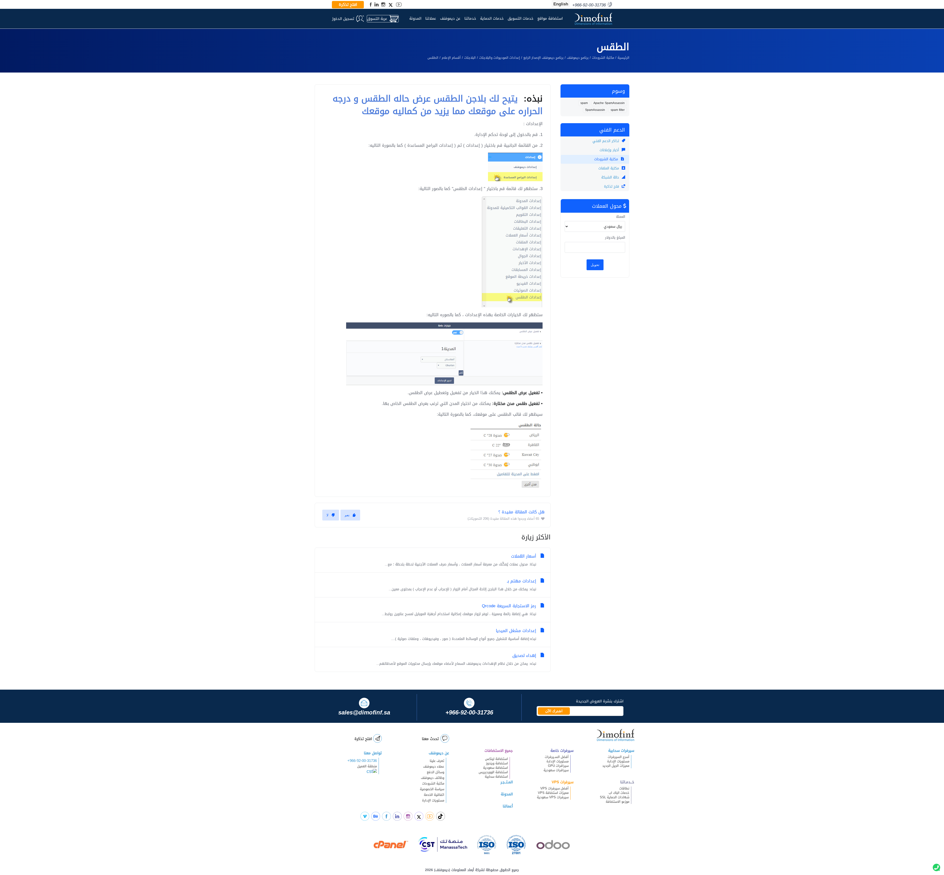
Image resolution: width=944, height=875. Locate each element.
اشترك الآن (553, 711)
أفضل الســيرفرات (557, 757)
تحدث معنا (430, 738)
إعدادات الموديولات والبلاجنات (499, 58)
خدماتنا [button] (470, 18)
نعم (347, 515)
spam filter (618, 110)
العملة (620, 217)
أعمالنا (508, 806)
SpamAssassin (595, 110)
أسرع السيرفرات (618, 757)
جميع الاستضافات (499, 750)
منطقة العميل (367, 766)
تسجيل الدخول (343, 18)
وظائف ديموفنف (432, 778)
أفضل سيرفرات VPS (554, 788)
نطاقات (624, 788)
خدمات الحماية (492, 18)
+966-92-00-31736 (362, 760)
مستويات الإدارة (618, 761)
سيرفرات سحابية (621, 750)
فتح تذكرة (612, 186)
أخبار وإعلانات (610, 150)
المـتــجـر (507, 782)
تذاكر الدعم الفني (606, 141)
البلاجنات (470, 58)
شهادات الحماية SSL (614, 797)
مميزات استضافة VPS (553, 793)
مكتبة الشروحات (603, 58)
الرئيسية (623, 58)
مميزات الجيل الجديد (615, 766)
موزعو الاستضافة (617, 802)
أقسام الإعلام (451, 58)
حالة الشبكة (610, 177)
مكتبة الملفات (609, 168)
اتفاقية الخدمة (431, 795)
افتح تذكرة (348, 4)
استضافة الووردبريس (493, 772)
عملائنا (430, 18)
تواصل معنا (373, 753)
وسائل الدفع (435, 772)
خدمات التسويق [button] (520, 18)
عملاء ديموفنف (433, 767)
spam (584, 103)
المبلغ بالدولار (615, 238)
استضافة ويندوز (497, 763)
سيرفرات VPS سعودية (553, 797)
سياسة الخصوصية (432, 789)
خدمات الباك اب (619, 793)
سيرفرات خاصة (562, 750)
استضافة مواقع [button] (550, 18)
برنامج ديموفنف (578, 58)
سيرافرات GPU (558, 766)
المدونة (415, 18)
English (560, 4)
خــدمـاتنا (627, 782)
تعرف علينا (437, 761)
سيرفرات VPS (563, 782)
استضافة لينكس (496, 759)
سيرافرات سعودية (556, 770)
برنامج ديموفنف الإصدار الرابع (543, 58)
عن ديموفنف (450, 18)
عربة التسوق (377, 18)
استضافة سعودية (495, 768)
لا (327, 515)
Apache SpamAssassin (609, 103)
